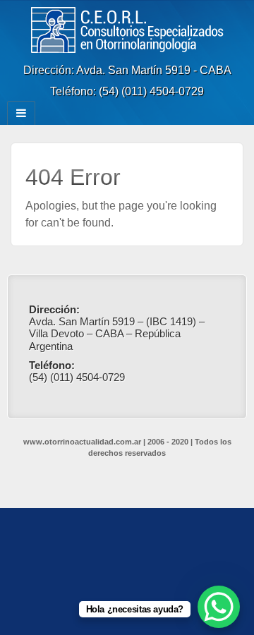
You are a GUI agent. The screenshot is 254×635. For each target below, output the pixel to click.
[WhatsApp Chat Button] (219, 607)
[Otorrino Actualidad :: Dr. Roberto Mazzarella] (127, 29)
